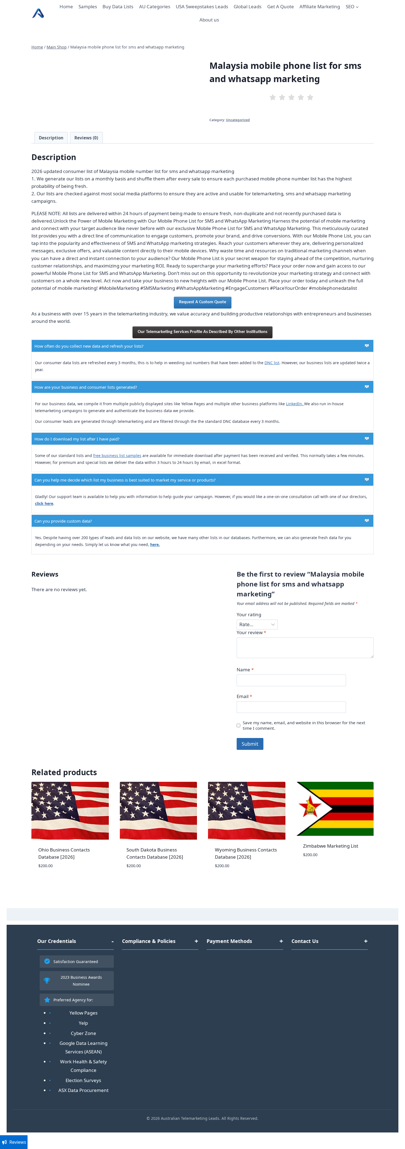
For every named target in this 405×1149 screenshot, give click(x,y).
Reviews (17, 1142)
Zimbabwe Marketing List (330, 846)
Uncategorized (238, 120)
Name (245, 670)
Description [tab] (51, 137)
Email (244, 696)
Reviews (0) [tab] (86, 137)
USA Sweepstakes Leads (202, 6)
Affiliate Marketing (319, 6)
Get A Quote (280, 6)
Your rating (249, 615)
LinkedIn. (295, 403)
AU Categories (154, 6)
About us (209, 20)
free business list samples (117, 455)
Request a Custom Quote (202, 302)
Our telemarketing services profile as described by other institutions (202, 332)
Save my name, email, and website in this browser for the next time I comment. (304, 725)
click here (44, 503)
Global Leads (247, 6)
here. (155, 544)
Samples (88, 6)
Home (66, 6)
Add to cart (316, 871)
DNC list (271, 362)
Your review (251, 632)
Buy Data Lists (117, 6)
